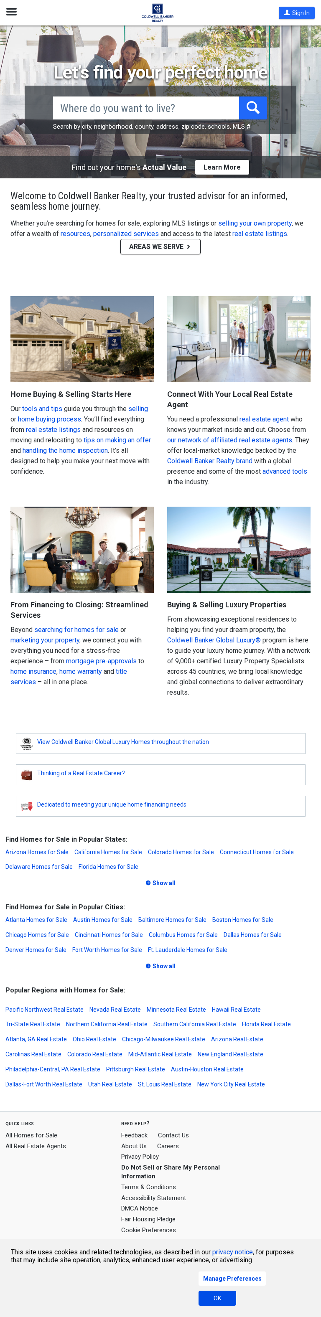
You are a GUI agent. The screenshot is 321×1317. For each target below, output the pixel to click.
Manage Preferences (232, 1278)
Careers (168, 1146)
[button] (297, 13)
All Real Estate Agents (35, 1146)
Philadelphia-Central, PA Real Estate (52, 1069)
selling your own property (255, 223)
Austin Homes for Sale (102, 919)
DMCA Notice (139, 1208)
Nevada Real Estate (115, 1009)
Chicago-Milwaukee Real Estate (163, 1039)
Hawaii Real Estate (236, 1009)
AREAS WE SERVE (157, 247)
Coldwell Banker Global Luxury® (214, 640)
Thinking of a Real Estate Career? (81, 773)
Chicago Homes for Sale (37, 934)
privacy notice (232, 1252)
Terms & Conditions (148, 1187)
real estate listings (259, 234)
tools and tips (42, 409)
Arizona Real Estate (237, 1039)
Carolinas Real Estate (33, 1054)
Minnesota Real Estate (176, 1009)
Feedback (134, 1135)
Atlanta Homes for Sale (36, 919)
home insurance (33, 671)
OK (217, 1298)
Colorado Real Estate (94, 1054)
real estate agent (264, 419)
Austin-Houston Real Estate (207, 1069)
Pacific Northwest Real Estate (44, 1009)
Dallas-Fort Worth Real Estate (43, 1084)
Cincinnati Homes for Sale (109, 934)
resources (75, 234)
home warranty (80, 671)
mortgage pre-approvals (101, 661)
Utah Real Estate (110, 1084)
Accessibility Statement (153, 1198)
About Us (134, 1146)
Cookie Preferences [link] (148, 1230)
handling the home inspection (65, 450)
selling (138, 409)
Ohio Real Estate (94, 1039)
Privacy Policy (140, 1156)
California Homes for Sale (108, 852)
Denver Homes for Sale (35, 950)
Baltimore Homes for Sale (172, 919)
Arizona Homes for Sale (37, 852)
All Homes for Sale (31, 1135)
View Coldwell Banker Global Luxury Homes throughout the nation (123, 741)
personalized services (126, 234)
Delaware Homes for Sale (39, 866)
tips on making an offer (117, 440)
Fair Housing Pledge (148, 1219)
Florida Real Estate (266, 1024)
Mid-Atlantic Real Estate (160, 1054)
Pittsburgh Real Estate (135, 1069)
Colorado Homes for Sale (181, 852)
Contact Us (173, 1135)
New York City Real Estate (231, 1084)
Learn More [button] (222, 167)
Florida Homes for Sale (108, 866)
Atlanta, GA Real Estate (36, 1039)
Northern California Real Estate (107, 1024)
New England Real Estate (230, 1054)
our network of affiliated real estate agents (229, 440)
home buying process (49, 419)
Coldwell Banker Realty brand (209, 461)
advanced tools (284, 471)
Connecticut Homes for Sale (257, 852)
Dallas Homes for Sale (253, 934)
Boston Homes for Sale (242, 919)
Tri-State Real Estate (32, 1024)
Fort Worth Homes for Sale (107, 950)
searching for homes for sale (76, 630)
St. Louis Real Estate (164, 1084)
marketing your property (44, 640)
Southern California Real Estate (194, 1024)
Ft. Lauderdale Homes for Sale (187, 950)
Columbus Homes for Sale (183, 934)
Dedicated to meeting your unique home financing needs (111, 804)
